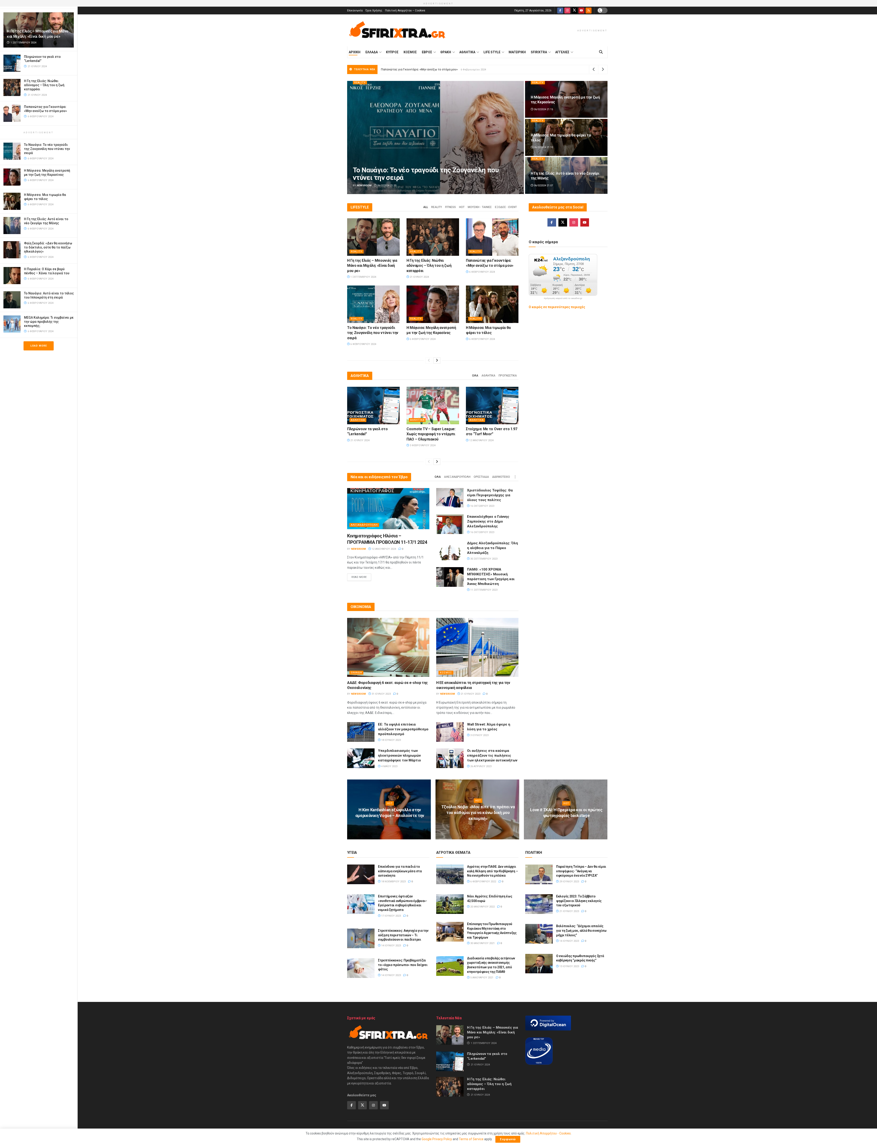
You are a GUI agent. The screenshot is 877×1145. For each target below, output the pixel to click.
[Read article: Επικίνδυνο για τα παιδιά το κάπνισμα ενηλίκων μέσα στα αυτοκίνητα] (361, 874)
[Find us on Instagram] (567, 10)
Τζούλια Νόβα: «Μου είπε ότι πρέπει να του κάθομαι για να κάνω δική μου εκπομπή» (478, 812)
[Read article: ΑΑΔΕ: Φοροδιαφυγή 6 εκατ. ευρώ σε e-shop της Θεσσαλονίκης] (388, 647)
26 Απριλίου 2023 (480, 766)
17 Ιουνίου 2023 (390, 915)
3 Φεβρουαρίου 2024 (422, 445)
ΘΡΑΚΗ (445, 52)
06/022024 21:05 (386, 185)
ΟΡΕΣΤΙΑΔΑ (481, 476)
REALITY (360, 82)
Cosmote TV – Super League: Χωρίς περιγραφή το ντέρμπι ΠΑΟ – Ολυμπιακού (431, 434)
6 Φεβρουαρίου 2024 (481, 271)
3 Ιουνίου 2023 (479, 735)
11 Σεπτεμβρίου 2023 (483, 589)
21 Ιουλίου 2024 (419, 276)
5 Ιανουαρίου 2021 (481, 977)
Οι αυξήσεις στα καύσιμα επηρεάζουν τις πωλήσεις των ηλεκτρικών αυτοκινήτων (492, 755)
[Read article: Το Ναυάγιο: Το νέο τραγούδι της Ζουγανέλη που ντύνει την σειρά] (373, 304)
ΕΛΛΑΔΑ (371, 52)
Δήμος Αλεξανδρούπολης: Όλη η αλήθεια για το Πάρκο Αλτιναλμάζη (492, 548)
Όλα (475, 375)
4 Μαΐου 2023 (388, 766)
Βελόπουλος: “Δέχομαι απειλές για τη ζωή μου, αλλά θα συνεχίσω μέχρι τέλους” (581, 930)
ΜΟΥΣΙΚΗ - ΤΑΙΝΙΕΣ (480, 207)
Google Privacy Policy (437, 1139)
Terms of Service (471, 1139)
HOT (462, 207)
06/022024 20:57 (543, 147)
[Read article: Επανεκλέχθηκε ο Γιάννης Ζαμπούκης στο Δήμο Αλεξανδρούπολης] (450, 524)
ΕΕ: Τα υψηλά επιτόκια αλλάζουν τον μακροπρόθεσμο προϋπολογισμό (403, 729)
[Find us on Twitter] (574, 10)
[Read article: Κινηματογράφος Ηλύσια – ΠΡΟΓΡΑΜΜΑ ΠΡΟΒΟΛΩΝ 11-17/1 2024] (388, 508)
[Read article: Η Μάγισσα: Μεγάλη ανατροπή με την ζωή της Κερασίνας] (433, 304)
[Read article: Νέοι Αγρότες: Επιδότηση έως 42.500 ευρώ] (450, 904)
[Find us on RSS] (589, 10)
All (425, 207)
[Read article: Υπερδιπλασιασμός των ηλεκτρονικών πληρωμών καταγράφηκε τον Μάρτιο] (361, 758)
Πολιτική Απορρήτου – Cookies (405, 10)
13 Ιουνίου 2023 (569, 966)
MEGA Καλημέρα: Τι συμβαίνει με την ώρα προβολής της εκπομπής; (49, 322)
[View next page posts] (436, 360)
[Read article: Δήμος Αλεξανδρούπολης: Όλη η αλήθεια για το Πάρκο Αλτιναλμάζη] (450, 550)
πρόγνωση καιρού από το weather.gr (563, 298)
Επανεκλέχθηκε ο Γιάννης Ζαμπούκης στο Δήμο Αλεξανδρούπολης (488, 521)
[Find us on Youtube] (581, 10)
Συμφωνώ (508, 1139)
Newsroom (364, 185)
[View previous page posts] (428, 360)
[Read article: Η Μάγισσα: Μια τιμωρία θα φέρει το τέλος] (492, 304)
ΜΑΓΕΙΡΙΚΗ (517, 52)
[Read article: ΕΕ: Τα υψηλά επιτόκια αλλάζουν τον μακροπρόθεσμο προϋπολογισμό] (361, 732)
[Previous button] (350, 137)
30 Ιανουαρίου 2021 (482, 943)
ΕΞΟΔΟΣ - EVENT (506, 207)
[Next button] (604, 137)
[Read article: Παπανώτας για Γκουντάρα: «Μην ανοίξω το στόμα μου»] (492, 237)
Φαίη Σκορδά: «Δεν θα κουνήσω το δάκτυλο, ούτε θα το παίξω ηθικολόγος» (48, 247)
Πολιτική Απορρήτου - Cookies (548, 1133)
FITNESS (450, 207)
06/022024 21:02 (543, 109)
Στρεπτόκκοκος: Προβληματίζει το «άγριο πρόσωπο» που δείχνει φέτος (403, 964)
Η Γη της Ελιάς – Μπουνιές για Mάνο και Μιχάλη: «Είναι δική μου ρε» (427, 69)
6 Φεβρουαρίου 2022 (479, 827)
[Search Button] (601, 52)
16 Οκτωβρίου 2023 (482, 505)
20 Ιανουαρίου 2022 (482, 906)
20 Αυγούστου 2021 (567, 824)
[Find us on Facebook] (560, 10)
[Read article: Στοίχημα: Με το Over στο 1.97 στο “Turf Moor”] (492, 405)
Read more (361, 577)
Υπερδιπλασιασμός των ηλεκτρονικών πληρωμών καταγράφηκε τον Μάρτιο (399, 755)
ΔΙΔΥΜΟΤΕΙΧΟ (501, 476)
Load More (38, 345)
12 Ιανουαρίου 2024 (481, 440)
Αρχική (354, 52)
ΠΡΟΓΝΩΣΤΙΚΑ (508, 375)
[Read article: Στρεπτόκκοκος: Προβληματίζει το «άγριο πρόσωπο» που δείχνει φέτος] (361, 968)
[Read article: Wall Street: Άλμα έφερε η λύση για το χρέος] (450, 732)
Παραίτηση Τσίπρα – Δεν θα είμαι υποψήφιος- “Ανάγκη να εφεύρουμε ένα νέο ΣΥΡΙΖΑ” (581, 871)
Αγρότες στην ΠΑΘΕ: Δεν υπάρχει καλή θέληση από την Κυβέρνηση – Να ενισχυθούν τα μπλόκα (492, 871)
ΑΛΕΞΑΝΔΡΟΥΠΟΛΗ (457, 476)
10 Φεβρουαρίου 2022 (391, 824)
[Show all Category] (515, 477)
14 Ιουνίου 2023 (390, 945)
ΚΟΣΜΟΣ (410, 52)
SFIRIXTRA (539, 52)
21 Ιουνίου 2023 (470, 693)
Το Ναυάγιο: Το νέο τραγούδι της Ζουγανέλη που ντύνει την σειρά (47, 149)
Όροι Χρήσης (373, 10)
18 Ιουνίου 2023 (390, 740)
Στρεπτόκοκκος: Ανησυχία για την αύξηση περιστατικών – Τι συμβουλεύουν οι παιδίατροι (403, 935)
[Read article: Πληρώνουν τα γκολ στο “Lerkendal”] (373, 405)
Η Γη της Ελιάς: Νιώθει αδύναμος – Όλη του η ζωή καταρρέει (44, 85)
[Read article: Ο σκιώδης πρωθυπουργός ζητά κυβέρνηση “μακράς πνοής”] (539, 964)
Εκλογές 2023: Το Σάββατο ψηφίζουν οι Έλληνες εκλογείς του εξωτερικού (579, 900)
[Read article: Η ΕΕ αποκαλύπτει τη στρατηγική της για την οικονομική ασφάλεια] (477, 647)
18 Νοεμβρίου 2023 (393, 881)
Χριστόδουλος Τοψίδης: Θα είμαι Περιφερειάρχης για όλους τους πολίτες (490, 495)
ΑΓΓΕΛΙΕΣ (562, 52)
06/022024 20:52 (543, 185)
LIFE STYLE (491, 52)
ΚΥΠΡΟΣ (392, 52)
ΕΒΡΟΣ (427, 52)
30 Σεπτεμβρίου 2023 (483, 558)
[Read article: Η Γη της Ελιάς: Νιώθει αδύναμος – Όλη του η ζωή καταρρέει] (433, 237)
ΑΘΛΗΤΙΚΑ (467, 52)
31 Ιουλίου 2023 (381, 693)
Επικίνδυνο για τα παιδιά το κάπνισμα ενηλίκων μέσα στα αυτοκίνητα (400, 871)
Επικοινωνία (355, 10)
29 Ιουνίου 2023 (569, 881)
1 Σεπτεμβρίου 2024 (363, 276)
